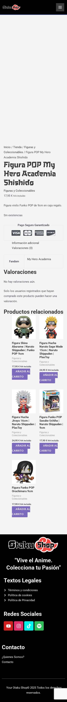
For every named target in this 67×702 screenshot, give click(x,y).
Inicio (7, 147)
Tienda (17, 147)
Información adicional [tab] (25, 243)
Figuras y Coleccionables (19, 190)
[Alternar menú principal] (60, 7)
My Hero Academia (39, 259)
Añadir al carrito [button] (21, 374)
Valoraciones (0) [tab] (22, 248)
